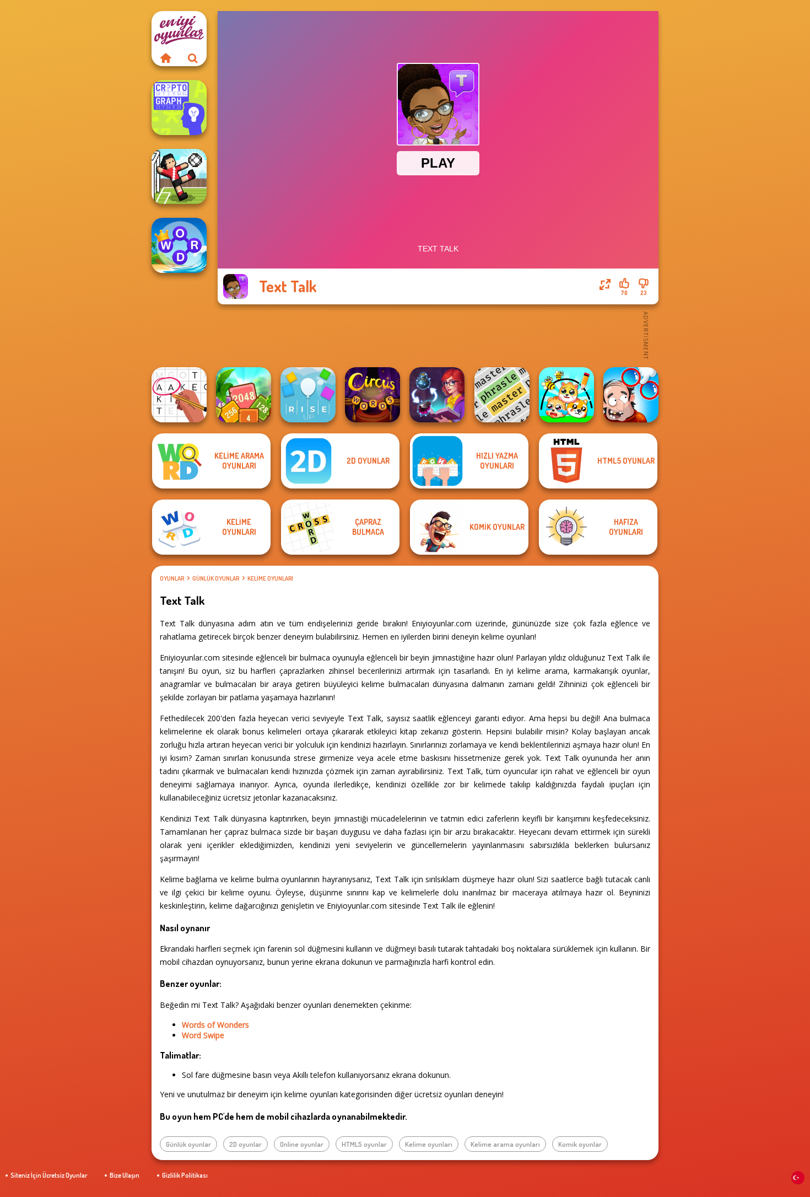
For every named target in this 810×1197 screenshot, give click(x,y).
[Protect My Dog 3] (566, 394)
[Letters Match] (179, 394)
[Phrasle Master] (502, 394)
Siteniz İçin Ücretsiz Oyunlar (48, 1175)
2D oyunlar (245, 1144)
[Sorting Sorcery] (437, 394)
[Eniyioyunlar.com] (165, 58)
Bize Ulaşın (124, 1175)
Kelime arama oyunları (505, 1144)
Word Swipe (203, 1035)
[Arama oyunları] (193, 58)
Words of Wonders (215, 1024)
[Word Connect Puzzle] (179, 245)
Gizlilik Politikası (185, 1175)
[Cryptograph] (179, 107)
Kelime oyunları (270, 578)
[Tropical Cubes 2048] (243, 394)
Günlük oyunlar (215, 578)
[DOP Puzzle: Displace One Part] (630, 394)
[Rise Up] (308, 394)
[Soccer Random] (179, 176)
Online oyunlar (301, 1144)
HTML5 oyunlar (364, 1144)
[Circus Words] (372, 394)
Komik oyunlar (580, 1144)
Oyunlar (172, 578)
